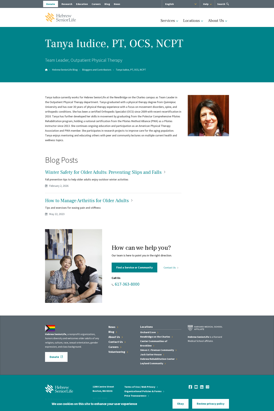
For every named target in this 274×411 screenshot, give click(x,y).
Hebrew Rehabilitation (157, 358)
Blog (107, 4)
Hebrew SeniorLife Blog (65, 69)
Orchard (148, 332)
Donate (50, 4)
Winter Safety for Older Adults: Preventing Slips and (104, 172)
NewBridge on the (155, 336)
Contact (170, 267)
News (117, 4)
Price (135, 395)
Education (82, 4)
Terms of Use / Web (140, 386)
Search (221, 5)
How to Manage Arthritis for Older (87, 201)
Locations (191, 20)
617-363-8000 (127, 284)
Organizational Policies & (143, 391)
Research (67, 4)
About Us (216, 20)
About (114, 337)
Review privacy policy (210, 403)
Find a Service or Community (134, 267)
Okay (180, 403)
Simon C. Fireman (157, 350)
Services (168, 20)
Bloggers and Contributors (96, 69)
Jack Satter (151, 354)
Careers (96, 4)
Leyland (152, 363)
